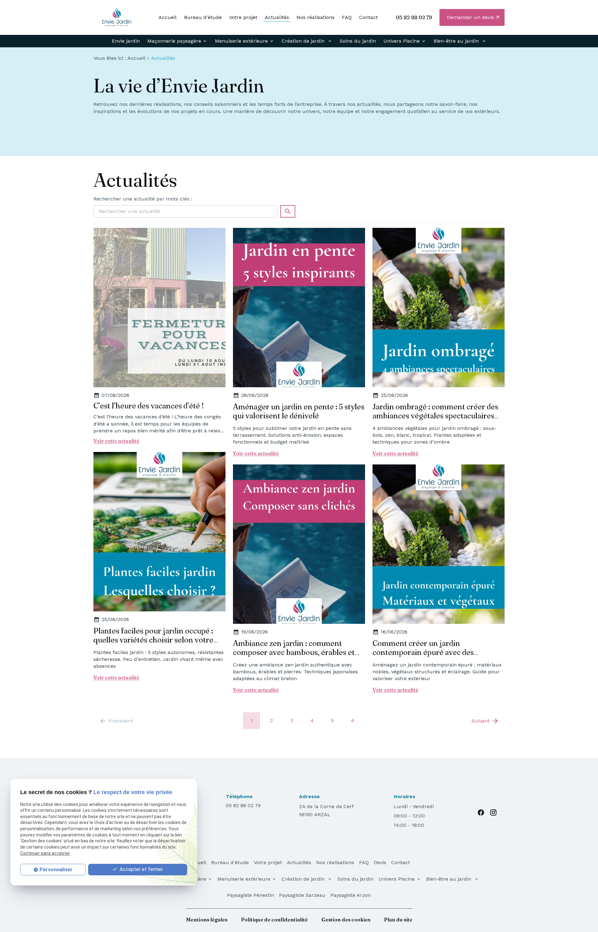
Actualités (277, 17)
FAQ (347, 17)
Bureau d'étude (203, 17)
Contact (368, 17)
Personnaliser (56, 869)
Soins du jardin (358, 41)
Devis (380, 862)
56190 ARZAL (327, 810)
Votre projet (243, 17)
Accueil (168, 17)
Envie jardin (126, 41)
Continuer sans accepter (45, 852)
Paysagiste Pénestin (250, 895)
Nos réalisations (316, 17)
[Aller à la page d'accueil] (116, 17)
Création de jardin (304, 41)
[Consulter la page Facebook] (481, 812)
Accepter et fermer (140, 869)
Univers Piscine (401, 41)
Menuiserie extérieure (241, 41)
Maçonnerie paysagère (174, 41)
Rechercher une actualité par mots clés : (142, 199)
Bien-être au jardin (457, 41)
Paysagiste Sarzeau (302, 895)
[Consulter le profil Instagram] (493, 812)
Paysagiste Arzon (350, 895)
